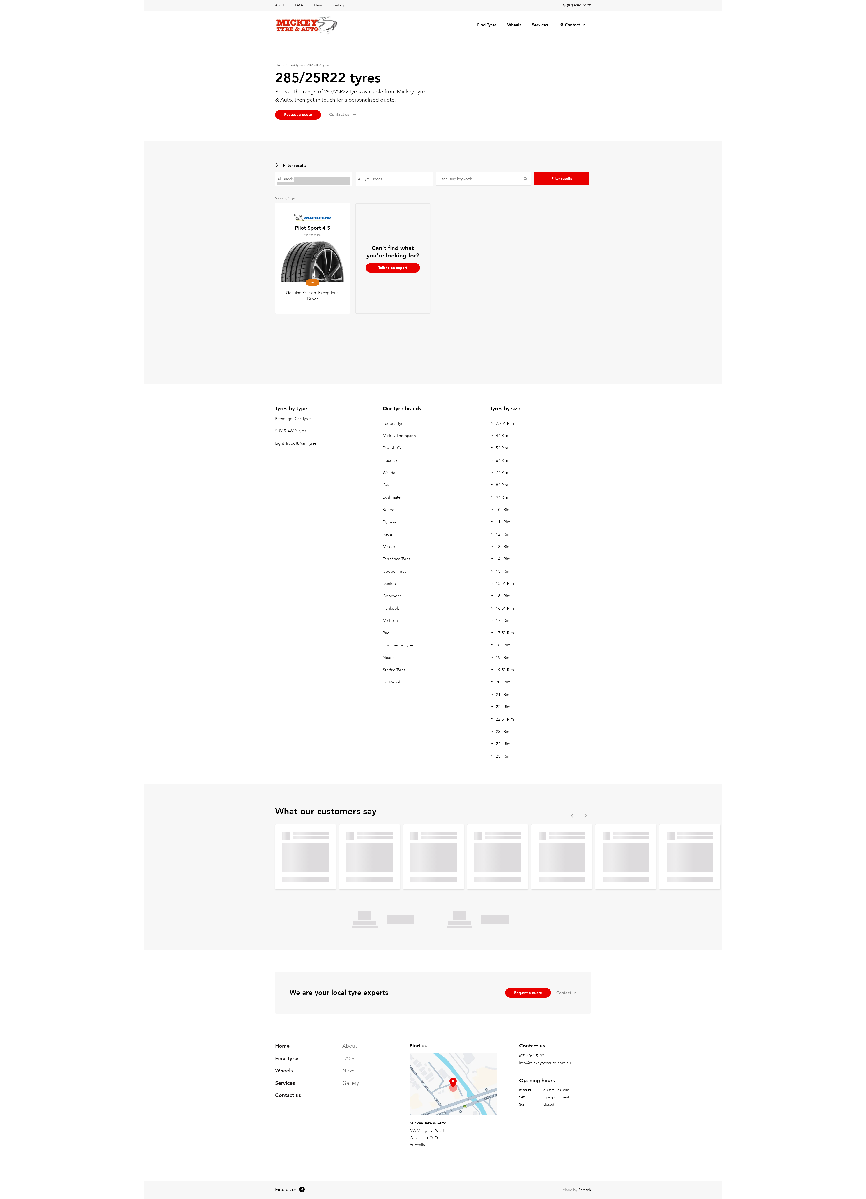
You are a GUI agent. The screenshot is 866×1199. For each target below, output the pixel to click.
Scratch (584, 1189)
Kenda (388, 510)
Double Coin (394, 448)
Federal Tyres (394, 423)
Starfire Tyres (394, 670)
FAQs (299, 5)
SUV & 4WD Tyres (291, 431)
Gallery (338, 5)
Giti (386, 485)
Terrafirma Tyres (396, 559)
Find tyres (296, 65)
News (318, 5)
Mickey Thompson (399, 436)
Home (280, 65)
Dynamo (390, 522)
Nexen (389, 657)
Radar (388, 534)
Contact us (575, 25)
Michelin (390, 620)
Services (540, 25)
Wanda (389, 473)
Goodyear (392, 596)
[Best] (394, 181)
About (279, 5)
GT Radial (391, 682)
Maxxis (389, 547)
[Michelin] (313, 181)
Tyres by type (291, 408)
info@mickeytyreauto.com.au (545, 1063)
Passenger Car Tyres (293, 418)
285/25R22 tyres (318, 65)
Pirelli (387, 633)
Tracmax (390, 460)
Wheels (514, 25)
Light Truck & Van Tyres (296, 443)
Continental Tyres (398, 645)
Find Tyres (486, 25)
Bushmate (392, 497)
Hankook (391, 608)
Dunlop (389, 583)
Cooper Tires (394, 571)
